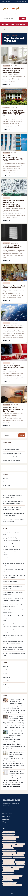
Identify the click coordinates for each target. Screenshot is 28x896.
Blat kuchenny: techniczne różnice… (11, 449)
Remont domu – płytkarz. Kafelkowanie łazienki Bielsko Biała (13, 367)
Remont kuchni (15, 24)
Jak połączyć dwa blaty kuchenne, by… (12, 456)
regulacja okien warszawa (18, 857)
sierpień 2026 (6, 666)
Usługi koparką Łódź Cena (8, 871)
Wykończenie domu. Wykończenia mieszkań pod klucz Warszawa (12, 409)
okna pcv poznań (20, 852)
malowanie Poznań (7, 845)
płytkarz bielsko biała (7, 857)
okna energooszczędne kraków (9, 852)
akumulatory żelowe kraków (8, 832)
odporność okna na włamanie (9, 850)
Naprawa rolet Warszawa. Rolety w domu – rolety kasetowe (14, 287)
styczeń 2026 (6, 688)
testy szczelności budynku (18, 866)
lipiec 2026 (5, 669)
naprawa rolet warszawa (8, 848)
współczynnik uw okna (7, 880)
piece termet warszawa (18, 855)
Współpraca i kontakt (20, 1)
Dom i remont (5, 24)
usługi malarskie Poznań (8, 873)
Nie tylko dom (6, 482)
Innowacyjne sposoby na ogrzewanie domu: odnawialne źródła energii (16, 773)
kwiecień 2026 (6, 677)
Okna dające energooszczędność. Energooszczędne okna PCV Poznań (12, 158)
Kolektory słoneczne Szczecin (9, 843)
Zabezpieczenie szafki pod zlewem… (12, 460)
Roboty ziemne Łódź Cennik (8, 859)
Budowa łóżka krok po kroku (10, 581)
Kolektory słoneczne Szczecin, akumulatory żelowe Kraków (13, 327)
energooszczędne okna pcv (8, 834)
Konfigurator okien (21, 843)
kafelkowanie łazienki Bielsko (9, 841)
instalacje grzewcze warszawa (9, 839)
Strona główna (4, 29)
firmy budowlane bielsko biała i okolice (11, 836)
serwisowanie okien (20, 864)
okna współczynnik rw (7, 855)
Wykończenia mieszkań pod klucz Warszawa (12, 884)
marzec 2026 (6, 680)
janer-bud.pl (11, 800)
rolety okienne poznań (20, 862)
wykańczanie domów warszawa (9, 882)
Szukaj (23, 18)
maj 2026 (5, 673)
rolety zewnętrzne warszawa (9, 864)
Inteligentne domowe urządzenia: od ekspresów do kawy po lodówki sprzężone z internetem (13, 552)
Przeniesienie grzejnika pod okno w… (12, 453)
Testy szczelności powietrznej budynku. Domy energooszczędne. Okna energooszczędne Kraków (13, 203)
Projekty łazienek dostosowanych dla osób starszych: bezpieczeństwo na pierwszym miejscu (13, 618)
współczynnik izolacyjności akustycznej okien (12, 875)
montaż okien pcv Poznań (17, 845)
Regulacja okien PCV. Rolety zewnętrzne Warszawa (12, 247)
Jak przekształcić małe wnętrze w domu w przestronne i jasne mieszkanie (16, 754)
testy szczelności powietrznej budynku (11, 868)
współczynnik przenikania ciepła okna (11, 878)
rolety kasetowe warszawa (8, 862)
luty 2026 (5, 684)
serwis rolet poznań (7, 866)
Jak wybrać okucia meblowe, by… (11, 446)
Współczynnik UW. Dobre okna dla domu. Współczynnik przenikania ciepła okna (13, 70)
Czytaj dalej (6, 84)
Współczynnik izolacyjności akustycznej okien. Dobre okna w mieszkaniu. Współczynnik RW (13, 112)
